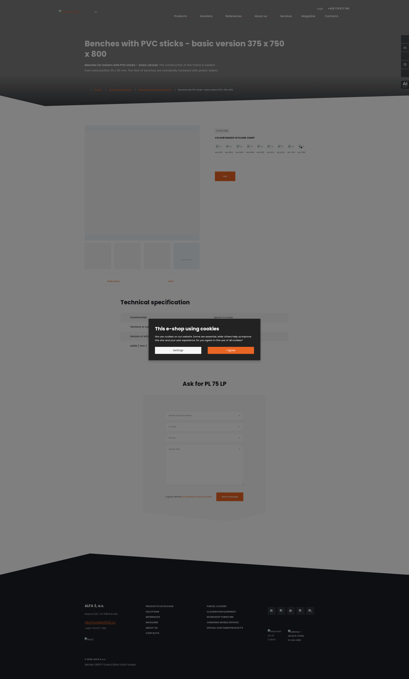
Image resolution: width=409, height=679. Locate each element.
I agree (231, 350)
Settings (178, 350)
